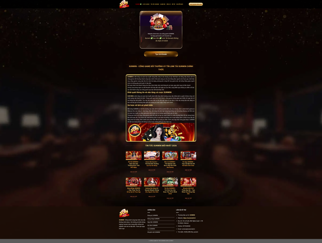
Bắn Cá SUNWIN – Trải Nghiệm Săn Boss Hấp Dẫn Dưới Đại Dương (170, 164)
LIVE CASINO (146, 4)
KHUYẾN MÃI (179, 4)
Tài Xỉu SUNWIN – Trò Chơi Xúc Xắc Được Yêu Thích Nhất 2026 (170, 191)
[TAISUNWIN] (126, 4)
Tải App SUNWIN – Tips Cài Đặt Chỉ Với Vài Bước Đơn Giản (188, 163)
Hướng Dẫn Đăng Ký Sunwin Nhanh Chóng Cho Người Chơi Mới (152, 190)
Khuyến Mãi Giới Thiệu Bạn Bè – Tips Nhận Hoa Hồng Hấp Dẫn (188, 191)
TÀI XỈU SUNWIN (155, 4)
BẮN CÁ (169, 4)
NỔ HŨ (173, 4)
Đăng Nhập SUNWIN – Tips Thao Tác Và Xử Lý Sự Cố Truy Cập (134, 190)
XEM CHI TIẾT (133, 172)
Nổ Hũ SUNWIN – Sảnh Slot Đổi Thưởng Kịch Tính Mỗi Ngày (134, 164)
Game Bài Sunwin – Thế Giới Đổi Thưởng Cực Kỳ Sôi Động (152, 163)
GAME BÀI (162, 4)
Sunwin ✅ (138, 4)
